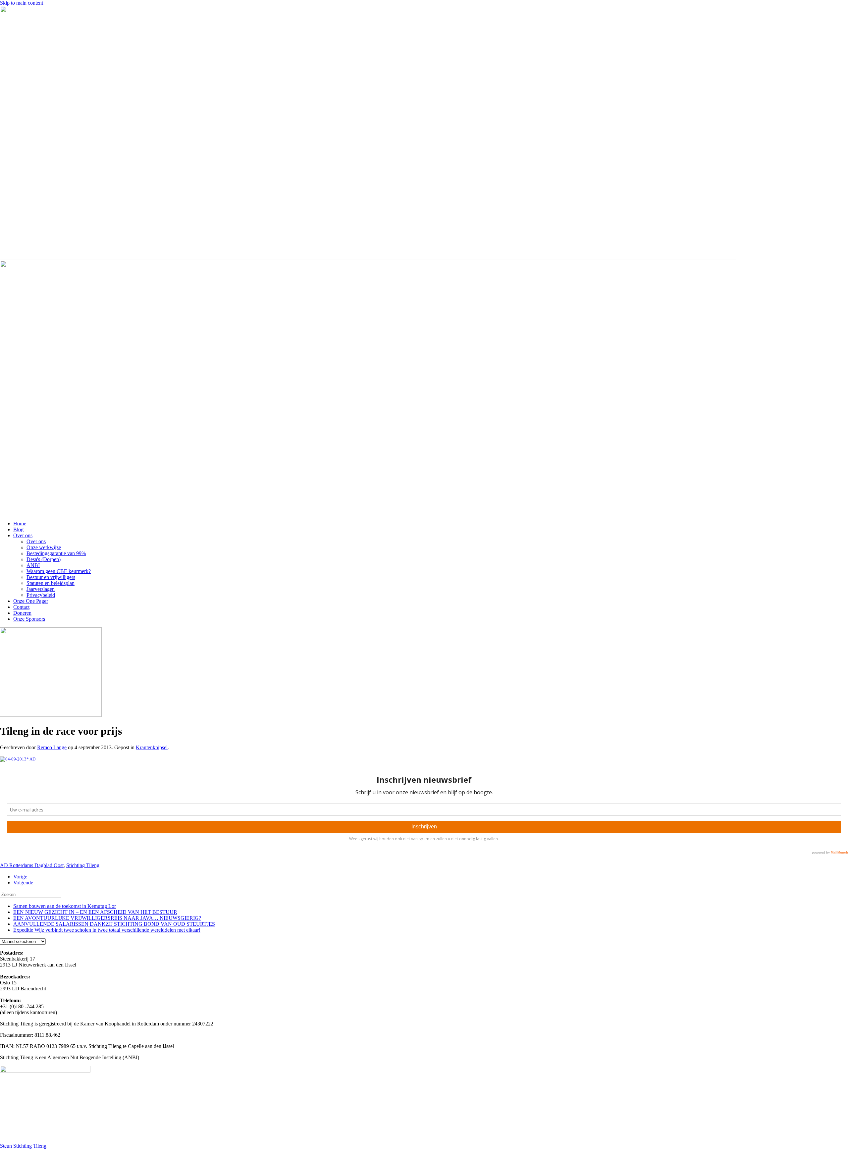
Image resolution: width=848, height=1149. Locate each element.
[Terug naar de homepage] (368, 257)
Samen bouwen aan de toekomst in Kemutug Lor (64, 906)
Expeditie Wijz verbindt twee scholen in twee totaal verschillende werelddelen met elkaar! (106, 930)
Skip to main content (21, 3)
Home (19, 523)
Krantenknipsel (152, 747)
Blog (18, 529)
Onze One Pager (30, 601)
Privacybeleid (40, 595)
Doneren (22, 613)
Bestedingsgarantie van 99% (56, 553)
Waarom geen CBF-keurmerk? (58, 571)
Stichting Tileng (82, 865)
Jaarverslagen (40, 589)
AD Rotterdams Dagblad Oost (32, 865)
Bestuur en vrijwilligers (50, 577)
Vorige (20, 876)
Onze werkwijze (43, 547)
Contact (21, 607)
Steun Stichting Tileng (23, 1146)
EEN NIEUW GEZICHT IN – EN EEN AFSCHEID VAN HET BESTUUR (95, 912)
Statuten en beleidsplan (50, 583)
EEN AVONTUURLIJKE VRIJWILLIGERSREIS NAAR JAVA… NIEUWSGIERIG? (107, 918)
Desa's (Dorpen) (43, 559)
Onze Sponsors (29, 619)
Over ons (22, 535)
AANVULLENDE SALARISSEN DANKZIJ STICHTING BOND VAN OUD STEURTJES (114, 924)
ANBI (33, 565)
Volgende (23, 882)
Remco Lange (52, 747)
